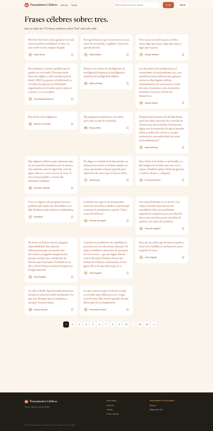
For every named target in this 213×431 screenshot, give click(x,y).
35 (140, 324)
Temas (74, 5)
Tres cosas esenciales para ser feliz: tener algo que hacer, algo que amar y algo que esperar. (160, 44)
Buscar (153, 405)
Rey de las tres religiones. (42, 117)
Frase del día (112, 414)
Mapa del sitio (156, 409)
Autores (64, 5)
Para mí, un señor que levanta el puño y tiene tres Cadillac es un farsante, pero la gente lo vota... (161, 246)
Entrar (183, 5)
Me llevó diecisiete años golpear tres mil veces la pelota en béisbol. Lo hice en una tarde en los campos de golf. (51, 44)
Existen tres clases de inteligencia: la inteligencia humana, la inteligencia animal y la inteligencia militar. (104, 72)
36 (147, 324)
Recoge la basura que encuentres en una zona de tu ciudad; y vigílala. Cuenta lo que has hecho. (106, 44)
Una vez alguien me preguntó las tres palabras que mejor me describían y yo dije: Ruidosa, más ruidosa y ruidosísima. (51, 206)
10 (126, 324)
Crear (168, 5)
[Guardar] (72, 55)
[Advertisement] (106, 353)
